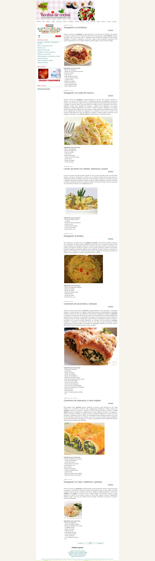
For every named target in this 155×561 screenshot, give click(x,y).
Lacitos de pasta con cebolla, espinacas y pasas (86, 169)
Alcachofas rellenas (42, 58)
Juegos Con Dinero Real (77, 556)
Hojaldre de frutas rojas (43, 50)
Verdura (77, 21)
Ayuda (75, 559)
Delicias (109, 21)
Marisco (82, 21)
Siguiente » (100, 543)
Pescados (93, 21)
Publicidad (103, 559)
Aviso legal (71, 559)
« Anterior (80, 543)
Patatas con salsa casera (44, 54)
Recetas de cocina (44, 559)
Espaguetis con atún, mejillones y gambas (83, 482)
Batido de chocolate (42, 62)
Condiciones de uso (80, 559)
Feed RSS (107, 559)
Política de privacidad (89, 559)
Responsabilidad (97, 559)
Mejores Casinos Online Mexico (77, 555)
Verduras (75, 398)
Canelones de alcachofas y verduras (80, 304)
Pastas (87, 21)
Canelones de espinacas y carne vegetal (82, 400)
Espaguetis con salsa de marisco (79, 93)
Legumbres (70, 21)
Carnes (53, 21)
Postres (103, 21)
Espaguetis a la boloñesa (75, 27)
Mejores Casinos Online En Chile (77, 553)
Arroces (39, 21)
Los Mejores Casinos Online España (77, 552)
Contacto (111, 559)
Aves (43, 21)
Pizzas (98, 21)
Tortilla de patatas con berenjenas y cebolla (48, 56)
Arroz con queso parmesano (44, 45)
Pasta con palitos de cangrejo (45, 60)
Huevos (65, 21)
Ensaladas (58, 21)
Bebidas (48, 21)
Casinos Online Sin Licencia (77, 551)
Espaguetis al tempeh (73, 236)
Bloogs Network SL (59, 559)
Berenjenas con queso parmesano (46, 52)
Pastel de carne (41, 47)
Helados (114, 21)
